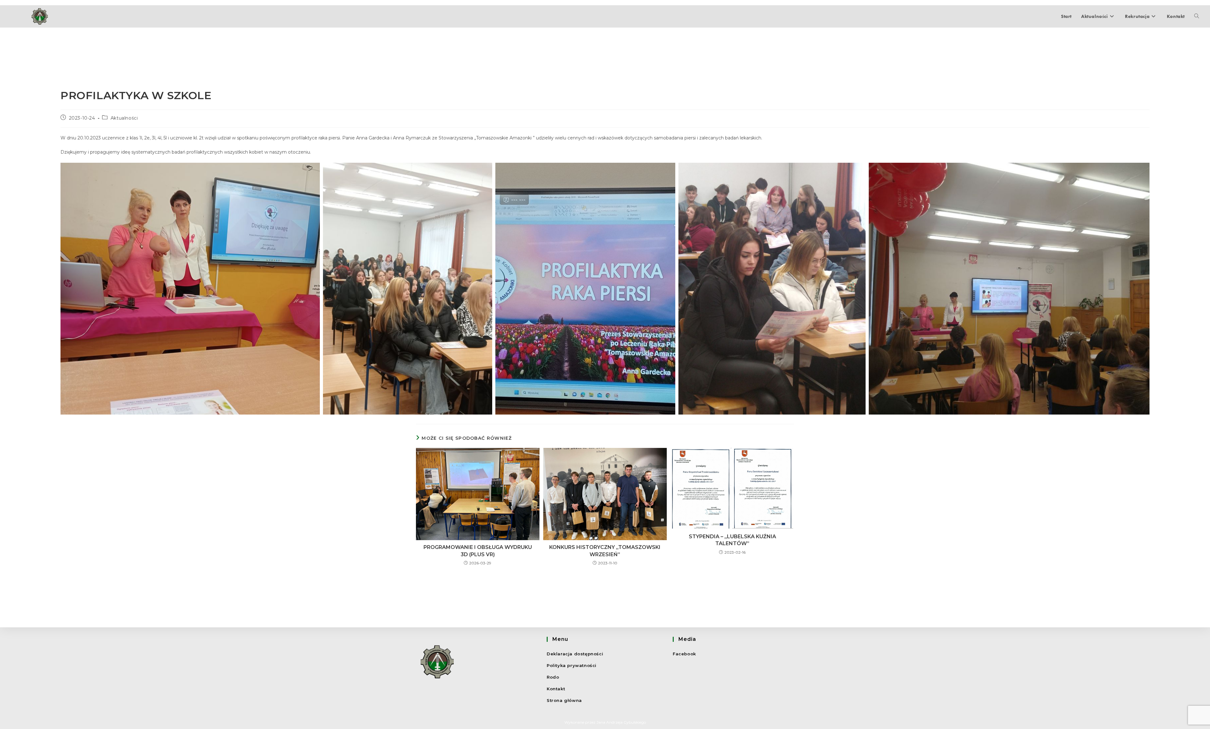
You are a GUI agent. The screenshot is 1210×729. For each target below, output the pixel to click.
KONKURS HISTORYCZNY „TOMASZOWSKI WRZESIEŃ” (604, 550)
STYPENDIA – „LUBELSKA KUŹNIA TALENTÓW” (732, 540)
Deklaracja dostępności (575, 653)
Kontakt (556, 688)
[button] (190, 289)
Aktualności (124, 118)
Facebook (684, 653)
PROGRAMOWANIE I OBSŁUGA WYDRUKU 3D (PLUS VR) (478, 550)
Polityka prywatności (571, 665)
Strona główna (564, 700)
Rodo (553, 677)
